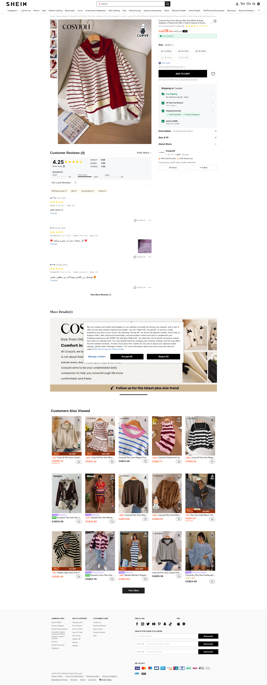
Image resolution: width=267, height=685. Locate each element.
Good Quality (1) (87, 191)
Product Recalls (99, 632)
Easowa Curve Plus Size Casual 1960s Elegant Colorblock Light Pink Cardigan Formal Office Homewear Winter (100, 575)
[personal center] (237, 4)
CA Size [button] (168, 45)
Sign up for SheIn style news (148, 631)
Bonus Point (97, 629)
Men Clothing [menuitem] (114, 10)
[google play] (184, 625)
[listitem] (67, 442)
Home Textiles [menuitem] (194, 10)
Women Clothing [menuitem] (55, 10)
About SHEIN (56, 622)
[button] (253, 4)
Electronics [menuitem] (231, 10)
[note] (67, 454)
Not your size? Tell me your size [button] (171, 67)
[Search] (167, 4)
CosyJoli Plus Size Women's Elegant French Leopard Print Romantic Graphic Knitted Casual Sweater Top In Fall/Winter (133, 515)
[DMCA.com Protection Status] (143, 674)
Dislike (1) (102, 191)
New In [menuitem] (36, 10)
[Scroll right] (259, 10)
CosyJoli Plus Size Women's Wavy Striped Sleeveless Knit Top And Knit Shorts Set (100, 457)
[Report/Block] (150, 220)
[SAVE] (213, 74)
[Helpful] (135, 220)
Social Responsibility (59, 629)
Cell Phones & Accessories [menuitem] (213, 10)
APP (178, 619)
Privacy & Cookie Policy (74, 676)
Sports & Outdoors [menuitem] (246, 10)
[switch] (74, 182)
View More (133, 590)
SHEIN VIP (76, 639)
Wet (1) (74, 191)
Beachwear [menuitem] (70, 10)
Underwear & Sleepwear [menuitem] (95, 10)
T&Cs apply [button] (170, 105)
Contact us (97, 622)
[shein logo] (16, 4)
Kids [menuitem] (124, 10)
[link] (242, 3)
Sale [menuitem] (44, 10)
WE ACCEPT (140, 663)
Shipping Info (77, 622)
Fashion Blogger (57, 626)
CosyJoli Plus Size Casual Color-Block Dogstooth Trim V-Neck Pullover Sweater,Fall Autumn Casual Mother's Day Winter (67, 457)
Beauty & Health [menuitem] (179, 10)
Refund (75, 642)
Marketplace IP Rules (59, 680)
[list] (154, 624)
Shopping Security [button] (173, 111)
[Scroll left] (256, 10)
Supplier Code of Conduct (57, 637)
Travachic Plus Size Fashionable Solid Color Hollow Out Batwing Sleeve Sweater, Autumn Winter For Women (200, 575)
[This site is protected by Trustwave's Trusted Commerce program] (137, 674)
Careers (54, 642)
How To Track (77, 632)
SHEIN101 (55, 648)
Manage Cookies (92, 676)
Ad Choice (92, 680)
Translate (53, 213)
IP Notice (74, 680)
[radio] (166, 51)
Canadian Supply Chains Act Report (58, 633)
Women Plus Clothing (78, 16)
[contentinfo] (176, 668)
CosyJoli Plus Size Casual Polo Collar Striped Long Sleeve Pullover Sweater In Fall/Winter (167, 573)
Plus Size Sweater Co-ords (114, 16)
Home (52, 16)
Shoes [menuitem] (166, 10)
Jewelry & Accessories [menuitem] (152, 10)
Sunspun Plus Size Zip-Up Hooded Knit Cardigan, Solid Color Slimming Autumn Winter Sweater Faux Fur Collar (67, 517)
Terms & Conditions (109, 676)
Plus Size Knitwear (95, 16)
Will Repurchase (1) (59, 191)
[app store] (179, 625)
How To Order (77, 629)
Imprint (82, 680)
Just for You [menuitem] (26, 10)
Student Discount (57, 645)
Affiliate (75, 646)
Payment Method (99, 626)
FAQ (94, 636)
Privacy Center (57, 676)
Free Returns (77, 626)
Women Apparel (62, 16)
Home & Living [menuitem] (135, 10)
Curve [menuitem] (80, 10)
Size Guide (76, 636)
